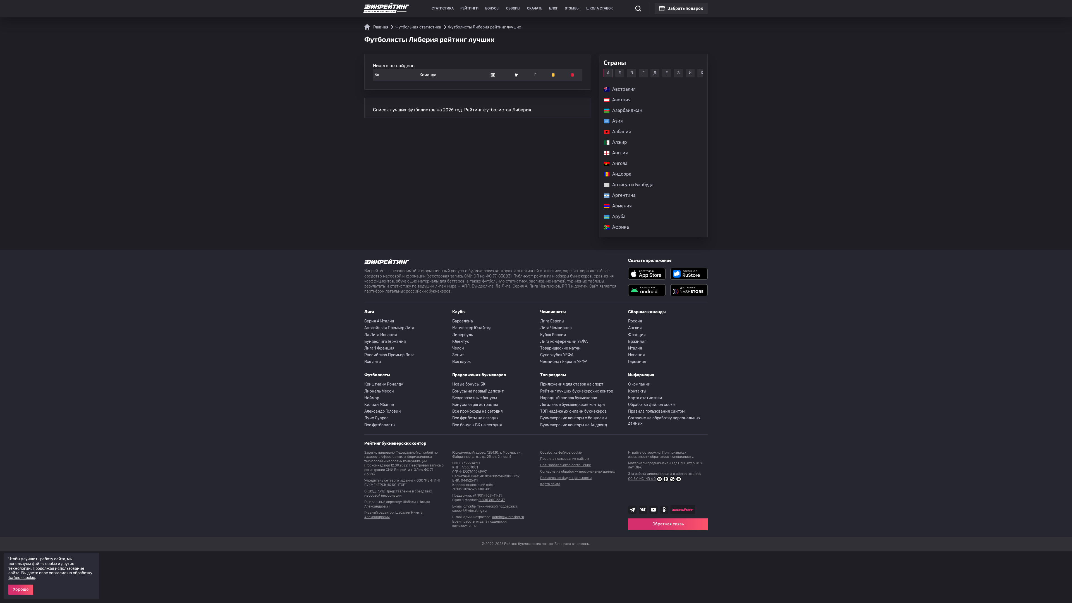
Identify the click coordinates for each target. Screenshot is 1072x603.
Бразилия (637, 341)
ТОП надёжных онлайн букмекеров (573, 411)
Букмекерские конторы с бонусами (573, 418)
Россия (635, 321)
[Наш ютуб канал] (653, 510)
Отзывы (572, 8)
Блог (553, 8)
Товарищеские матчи (560, 348)
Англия (635, 328)
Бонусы (492, 8)
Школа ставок (599, 8)
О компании (639, 384)
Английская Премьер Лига (389, 328)
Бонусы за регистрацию (475, 404)
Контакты (637, 391)
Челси (458, 348)
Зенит (458, 355)
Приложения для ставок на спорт (571, 384)
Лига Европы (552, 321)
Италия (635, 348)
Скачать (534, 8)
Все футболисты (379, 425)
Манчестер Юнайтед (471, 328)
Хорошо (21, 589)
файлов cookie (21, 577)
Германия (637, 361)
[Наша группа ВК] (643, 510)
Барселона (462, 321)
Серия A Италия (379, 321)
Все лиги (372, 361)
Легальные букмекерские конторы (572, 404)
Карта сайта (550, 484)
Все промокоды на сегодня (477, 411)
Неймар (371, 398)
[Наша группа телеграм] (632, 510)
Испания (636, 355)
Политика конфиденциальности (566, 478)
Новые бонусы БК (468, 384)
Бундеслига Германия (385, 341)
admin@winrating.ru (508, 517)
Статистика (443, 8)
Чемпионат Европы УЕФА (563, 361)
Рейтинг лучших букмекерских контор (576, 391)
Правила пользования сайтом (656, 411)
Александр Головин (382, 411)
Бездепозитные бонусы (474, 398)
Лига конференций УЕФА (564, 341)
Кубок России (553, 334)
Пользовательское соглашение (565, 465)
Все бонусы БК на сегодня (477, 425)
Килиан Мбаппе (379, 404)
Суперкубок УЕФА (556, 355)
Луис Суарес (376, 418)
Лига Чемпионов (556, 328)
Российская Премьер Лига (389, 355)
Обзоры (513, 8)
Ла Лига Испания (380, 334)
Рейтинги (469, 8)
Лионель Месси (379, 391)
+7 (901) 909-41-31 (487, 495)
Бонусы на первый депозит (478, 391)
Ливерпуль (462, 334)
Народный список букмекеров (568, 398)
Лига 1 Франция (379, 348)
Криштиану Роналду (383, 384)
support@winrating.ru (469, 511)
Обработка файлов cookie (652, 404)
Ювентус (460, 341)
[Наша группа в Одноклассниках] (664, 510)
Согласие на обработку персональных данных (664, 420)
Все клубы (462, 361)
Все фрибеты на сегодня (475, 418)
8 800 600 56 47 (491, 500)
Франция (637, 334)
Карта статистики (645, 398)
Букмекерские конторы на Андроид (573, 425)
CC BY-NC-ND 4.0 (642, 479)
